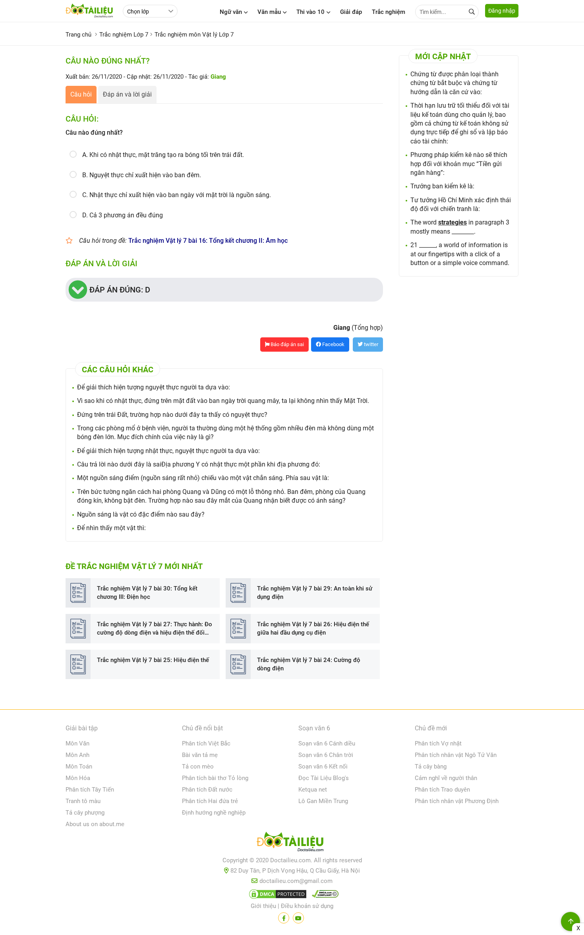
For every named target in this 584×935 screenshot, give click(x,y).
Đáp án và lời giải (127, 94)
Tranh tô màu (83, 801)
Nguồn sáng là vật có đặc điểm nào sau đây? (141, 514)
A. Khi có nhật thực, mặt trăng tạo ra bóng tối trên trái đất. (163, 155)
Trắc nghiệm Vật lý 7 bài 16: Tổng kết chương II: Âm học (208, 240)
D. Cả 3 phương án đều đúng (122, 215)
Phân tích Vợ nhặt (438, 743)
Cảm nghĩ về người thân (446, 778)
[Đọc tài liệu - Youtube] (298, 917)
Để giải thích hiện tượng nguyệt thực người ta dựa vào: (153, 387)
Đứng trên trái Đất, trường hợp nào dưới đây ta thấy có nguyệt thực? (172, 414)
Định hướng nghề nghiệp (214, 812)
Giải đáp (351, 11)
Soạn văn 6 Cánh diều (326, 743)
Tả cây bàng (431, 766)
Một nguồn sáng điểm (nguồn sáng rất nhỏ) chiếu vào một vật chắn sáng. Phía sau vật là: (203, 478)
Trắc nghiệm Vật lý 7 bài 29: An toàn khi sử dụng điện (314, 592)
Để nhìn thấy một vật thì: (111, 528)
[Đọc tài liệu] (283, 917)
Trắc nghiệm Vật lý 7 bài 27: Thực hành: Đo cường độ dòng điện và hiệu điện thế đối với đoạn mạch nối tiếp (154, 629)
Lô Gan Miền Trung (323, 801)
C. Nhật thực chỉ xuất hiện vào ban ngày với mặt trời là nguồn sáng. (176, 195)
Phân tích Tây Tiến (90, 789)
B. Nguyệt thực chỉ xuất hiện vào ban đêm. (141, 175)
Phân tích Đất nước (207, 789)
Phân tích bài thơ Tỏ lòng (215, 778)
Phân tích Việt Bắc (206, 743)
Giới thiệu (263, 906)
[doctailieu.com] (292, 843)
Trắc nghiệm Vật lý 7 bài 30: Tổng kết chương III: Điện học (147, 592)
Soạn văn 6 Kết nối (323, 766)
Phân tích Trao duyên (442, 789)
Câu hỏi (81, 94)
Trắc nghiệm (388, 11)
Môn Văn (77, 743)
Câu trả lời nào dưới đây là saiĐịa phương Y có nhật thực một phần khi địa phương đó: (198, 464)
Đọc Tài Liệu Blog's (323, 778)
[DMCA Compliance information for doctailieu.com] (323, 895)
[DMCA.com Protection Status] (276, 895)
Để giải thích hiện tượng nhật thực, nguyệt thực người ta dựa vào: (168, 451)
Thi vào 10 (310, 11)
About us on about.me (95, 824)
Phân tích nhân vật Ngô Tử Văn (456, 755)
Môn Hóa (78, 778)
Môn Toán (79, 766)
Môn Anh (77, 755)
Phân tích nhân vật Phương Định (457, 801)
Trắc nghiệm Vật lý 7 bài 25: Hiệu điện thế (153, 660)
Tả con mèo (198, 766)
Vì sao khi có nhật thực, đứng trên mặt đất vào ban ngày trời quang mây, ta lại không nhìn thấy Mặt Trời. (223, 401)
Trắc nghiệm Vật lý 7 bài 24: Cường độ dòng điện (308, 664)
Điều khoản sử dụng (307, 906)
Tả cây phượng (85, 812)
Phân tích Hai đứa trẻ (210, 801)
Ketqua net (312, 789)
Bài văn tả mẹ (200, 755)
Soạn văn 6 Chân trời (325, 755)
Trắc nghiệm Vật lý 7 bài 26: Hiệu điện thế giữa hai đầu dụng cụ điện (313, 628)
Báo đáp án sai (286, 344)
